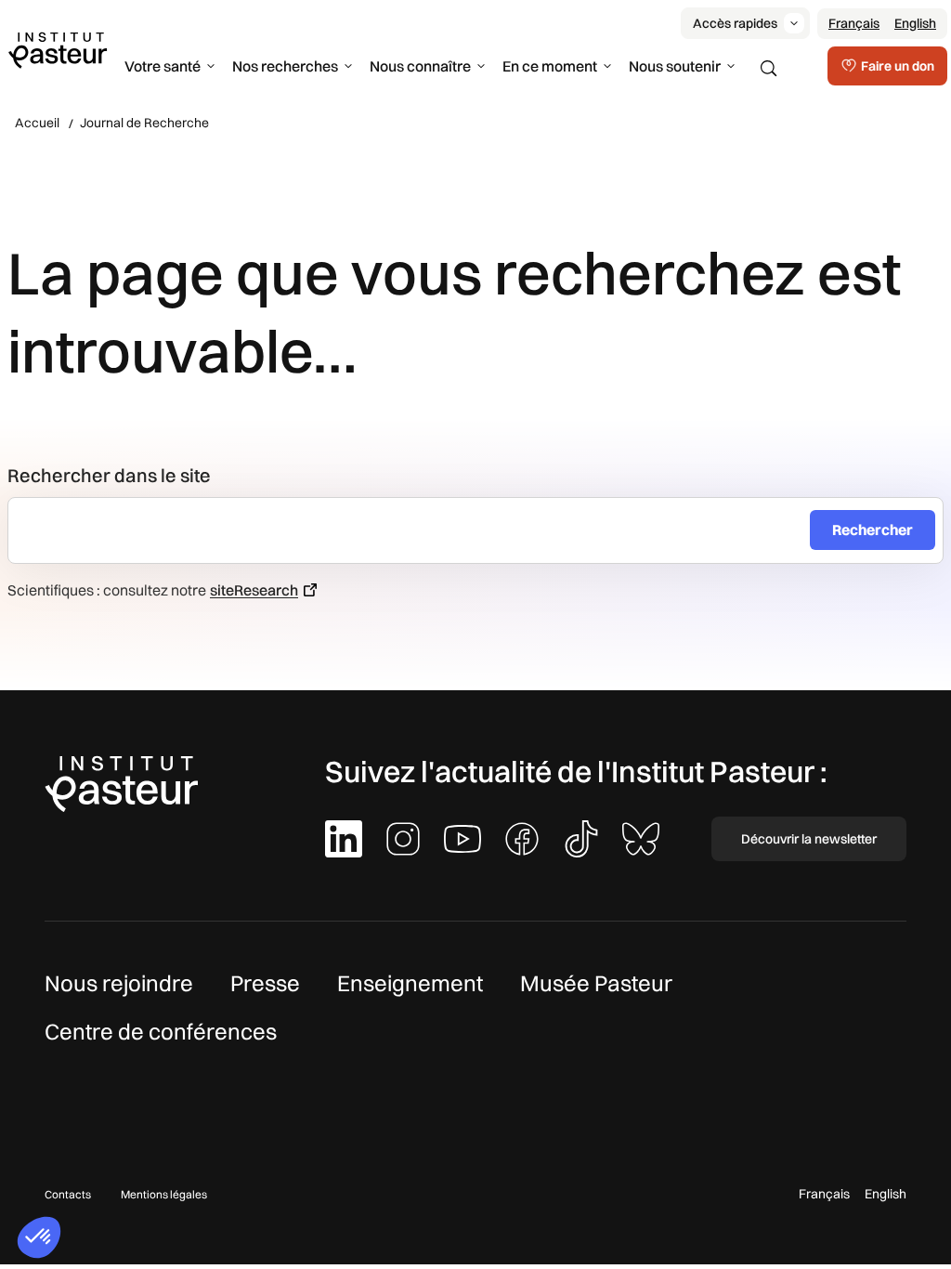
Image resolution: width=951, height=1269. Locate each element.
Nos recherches (285, 66)
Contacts (68, 1194)
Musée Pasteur (596, 983)
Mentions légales (164, 1194)
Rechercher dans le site (109, 475)
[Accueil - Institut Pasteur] (57, 49)
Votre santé (162, 66)
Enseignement (410, 983)
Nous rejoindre (119, 983)
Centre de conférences (161, 1031)
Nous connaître (420, 66)
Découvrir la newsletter (809, 839)
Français (853, 23)
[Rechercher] (769, 68)
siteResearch (254, 590)
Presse (265, 983)
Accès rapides (735, 23)
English (915, 23)
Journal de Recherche (144, 122)
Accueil (37, 122)
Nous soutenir (675, 66)
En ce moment (549, 66)
